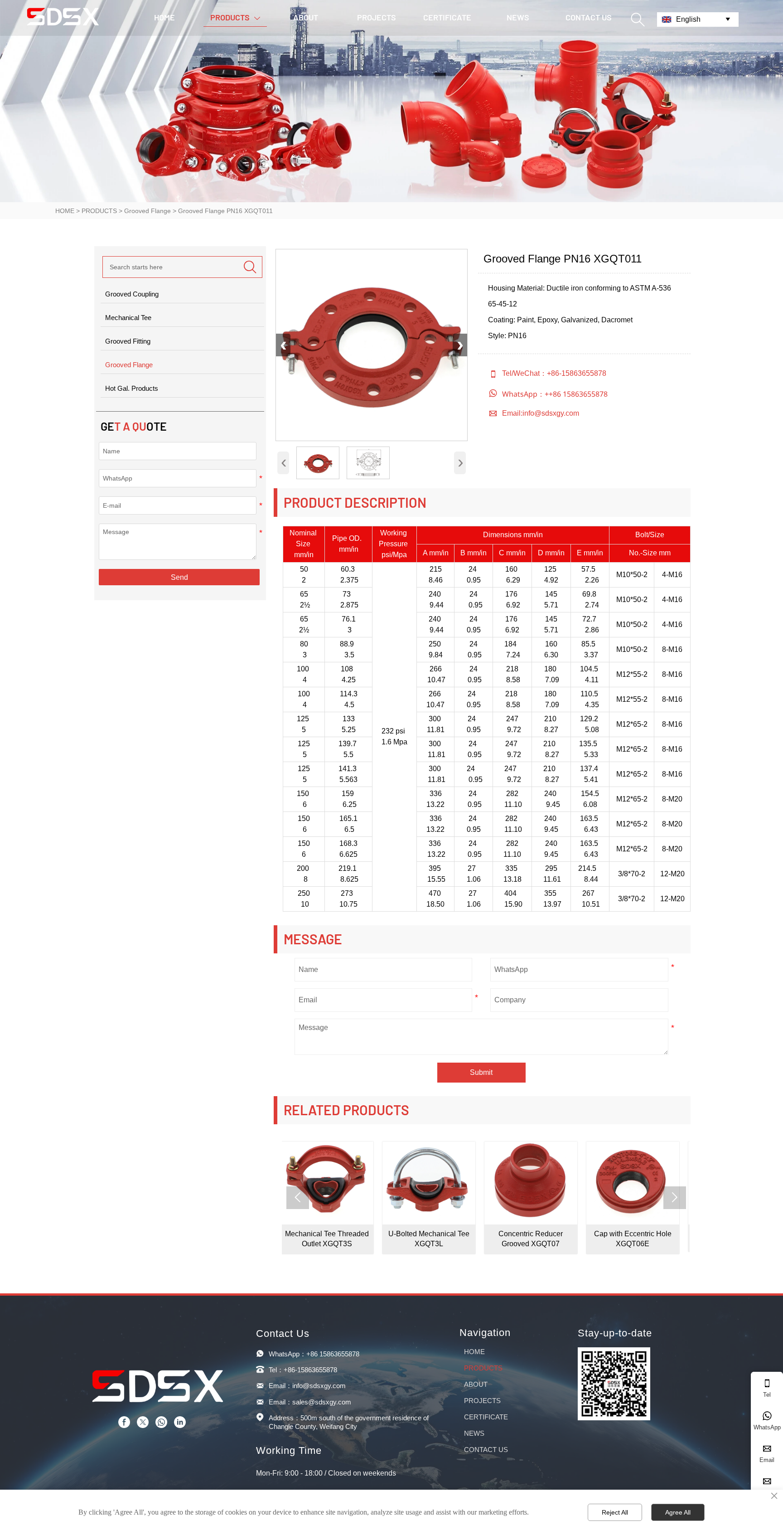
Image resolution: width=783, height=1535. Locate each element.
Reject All (615, 1512)
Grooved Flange (147, 210)
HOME (64, 210)
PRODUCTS (99, 210)
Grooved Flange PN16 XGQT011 (225, 210)
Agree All (678, 1512)
